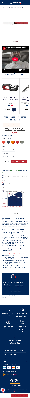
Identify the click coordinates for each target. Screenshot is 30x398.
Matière (3, 146)
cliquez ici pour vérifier (15, 391)
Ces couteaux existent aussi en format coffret (13, 253)
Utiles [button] (5, 358)
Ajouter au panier (19, 161)
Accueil (3, 7)
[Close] (22, 192)
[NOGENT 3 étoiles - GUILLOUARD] (5, 203)
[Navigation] (3, 3)
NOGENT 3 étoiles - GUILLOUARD (13, 206)
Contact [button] (5, 361)
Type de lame (5, 153)
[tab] (15, 213)
